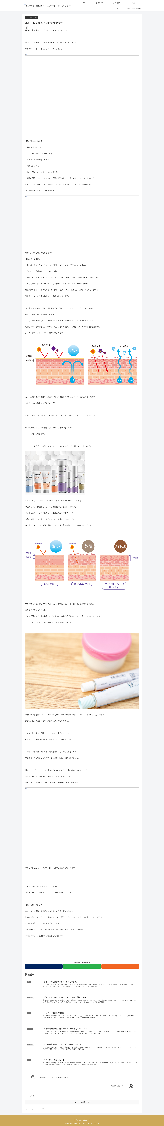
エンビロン (29, 17)
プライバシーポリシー (82, 1120)
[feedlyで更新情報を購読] (82, 966)
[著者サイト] (44, 966)
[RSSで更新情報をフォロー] (120, 966)
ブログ (35, 17)
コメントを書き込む (82, 1102)
